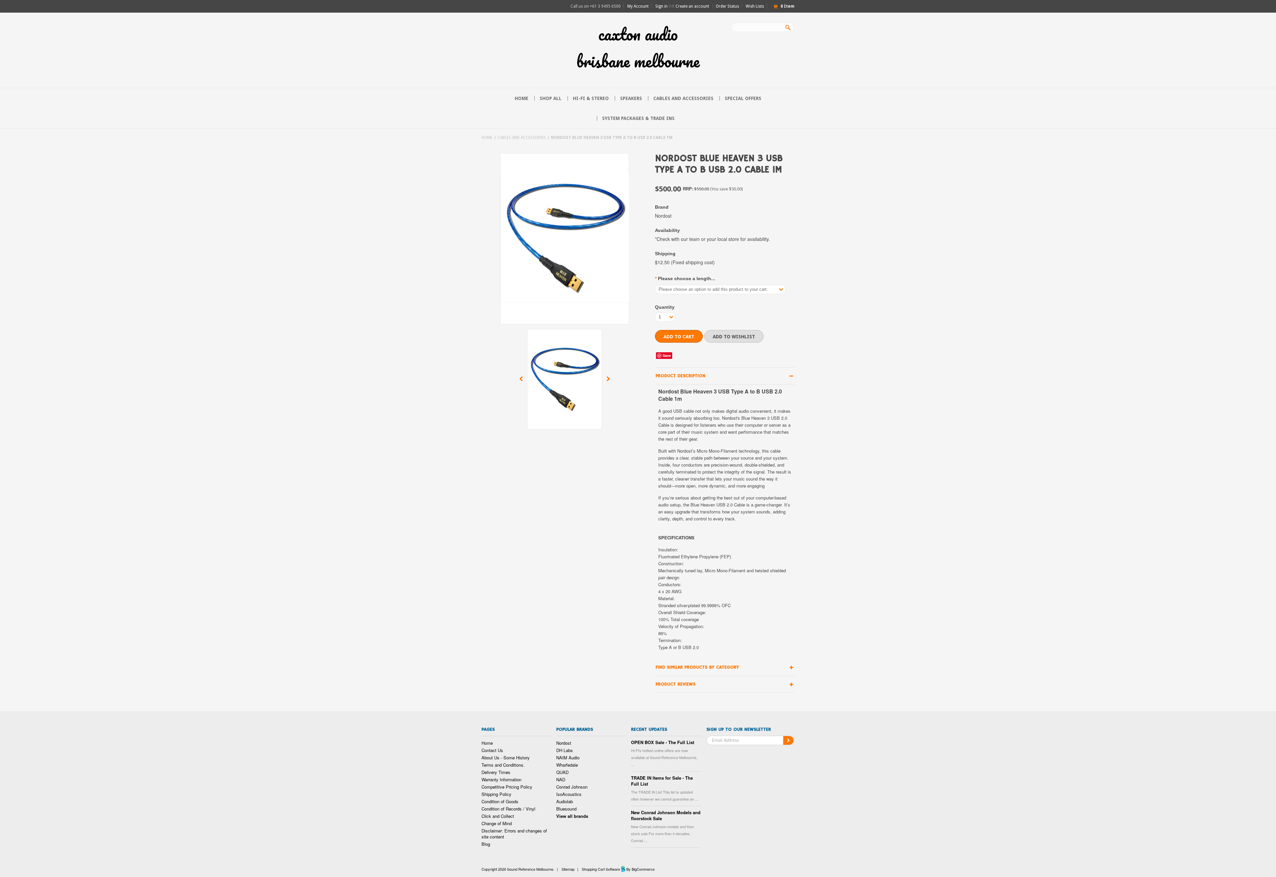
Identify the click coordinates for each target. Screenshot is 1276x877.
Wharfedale (567, 765)
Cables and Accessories (683, 98)
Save (667, 355)
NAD (560, 779)
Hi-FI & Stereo (591, 98)
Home (486, 137)
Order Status (727, 6)
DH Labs (564, 750)
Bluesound (566, 809)
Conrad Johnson (571, 787)
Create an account (692, 6)
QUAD (562, 772)
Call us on (596, 6)
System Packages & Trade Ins (638, 118)
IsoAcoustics (569, 794)
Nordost (563, 743)
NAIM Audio (568, 757)
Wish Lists (755, 6)
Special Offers (743, 98)
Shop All (551, 98)
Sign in (661, 6)
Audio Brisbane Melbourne (638, 47)
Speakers (631, 98)
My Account (638, 6)
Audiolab (564, 801)
